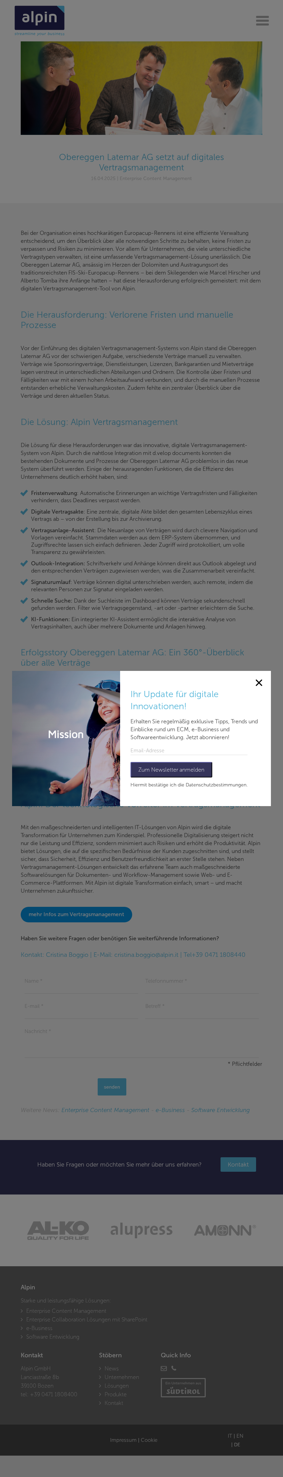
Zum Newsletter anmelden (171, 769)
